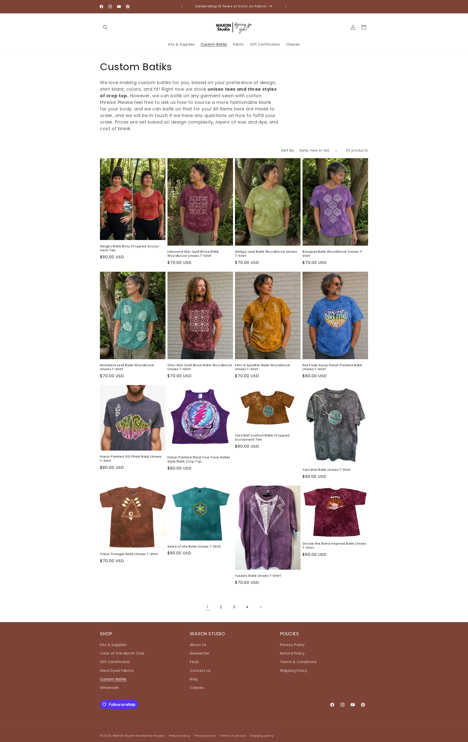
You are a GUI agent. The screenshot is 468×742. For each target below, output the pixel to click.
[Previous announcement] (182, 6)
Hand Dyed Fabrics (117, 670)
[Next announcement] (286, 6)
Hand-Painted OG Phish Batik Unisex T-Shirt (130, 459)
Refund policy (179, 735)
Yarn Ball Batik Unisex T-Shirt (326, 470)
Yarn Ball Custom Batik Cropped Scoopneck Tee (262, 438)
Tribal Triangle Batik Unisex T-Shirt (129, 554)
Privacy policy (205, 735)
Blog (193, 679)
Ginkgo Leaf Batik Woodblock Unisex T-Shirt (266, 254)
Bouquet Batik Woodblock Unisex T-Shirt (332, 254)
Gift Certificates (115, 662)
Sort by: (288, 150)
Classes (197, 687)
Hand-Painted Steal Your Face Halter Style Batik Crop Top (198, 459)
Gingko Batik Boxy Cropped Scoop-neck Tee (130, 248)
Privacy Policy (292, 644)
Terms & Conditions (298, 662)
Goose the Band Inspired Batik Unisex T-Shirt (334, 546)
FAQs (194, 662)
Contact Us (200, 670)
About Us (198, 644)
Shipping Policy (293, 670)
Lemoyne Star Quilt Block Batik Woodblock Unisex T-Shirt (193, 254)
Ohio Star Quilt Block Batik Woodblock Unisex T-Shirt (199, 367)
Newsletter (199, 653)
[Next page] (260, 607)
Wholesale (109, 687)
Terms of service (232, 735)
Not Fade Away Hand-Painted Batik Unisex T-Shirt (332, 367)
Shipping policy (261, 735)
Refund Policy (292, 653)
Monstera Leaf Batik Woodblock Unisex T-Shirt (127, 367)
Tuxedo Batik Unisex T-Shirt (258, 576)
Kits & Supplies (113, 644)
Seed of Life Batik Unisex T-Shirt (194, 547)
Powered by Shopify (150, 736)
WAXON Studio (124, 736)
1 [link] (207, 607)
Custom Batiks (113, 679)
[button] (105, 27)
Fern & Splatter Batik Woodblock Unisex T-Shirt (262, 367)
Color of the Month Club (122, 653)
